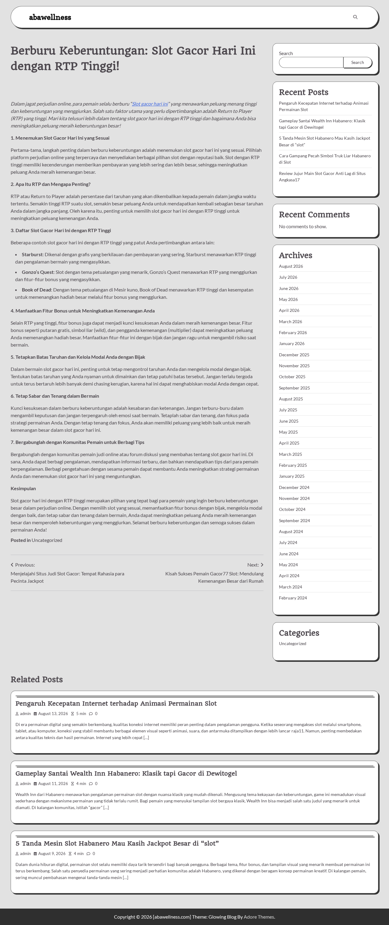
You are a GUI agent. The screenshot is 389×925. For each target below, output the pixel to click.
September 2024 (294, 520)
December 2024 (294, 487)
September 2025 (294, 387)
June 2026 (288, 288)
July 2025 (288, 409)
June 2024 (288, 553)
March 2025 (290, 454)
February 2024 (293, 597)
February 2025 (293, 465)
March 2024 (290, 586)
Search (286, 53)
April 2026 (289, 310)
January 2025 (292, 476)
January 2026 (292, 343)
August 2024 (291, 531)
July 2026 (288, 277)
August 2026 (291, 266)
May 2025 (288, 432)
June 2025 (288, 421)
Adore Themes (259, 917)
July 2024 (288, 542)
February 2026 (293, 332)
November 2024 (294, 498)
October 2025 (292, 376)
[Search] (355, 17)
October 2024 (292, 509)
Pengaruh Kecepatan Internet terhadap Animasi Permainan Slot (116, 703)
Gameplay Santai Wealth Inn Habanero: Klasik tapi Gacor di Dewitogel (126, 773)
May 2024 (288, 564)
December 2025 (294, 354)
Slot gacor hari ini (150, 103)
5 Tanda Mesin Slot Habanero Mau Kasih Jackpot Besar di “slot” (117, 843)
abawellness (50, 17)
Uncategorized (47, 540)
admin (25, 713)
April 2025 (289, 442)
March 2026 (290, 321)
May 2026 (288, 299)
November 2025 (294, 365)
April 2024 (289, 575)
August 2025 (291, 398)
